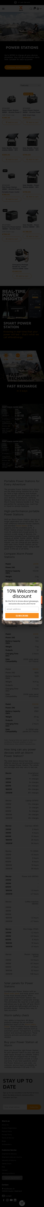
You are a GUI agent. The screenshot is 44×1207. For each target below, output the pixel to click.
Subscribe (22, 615)
